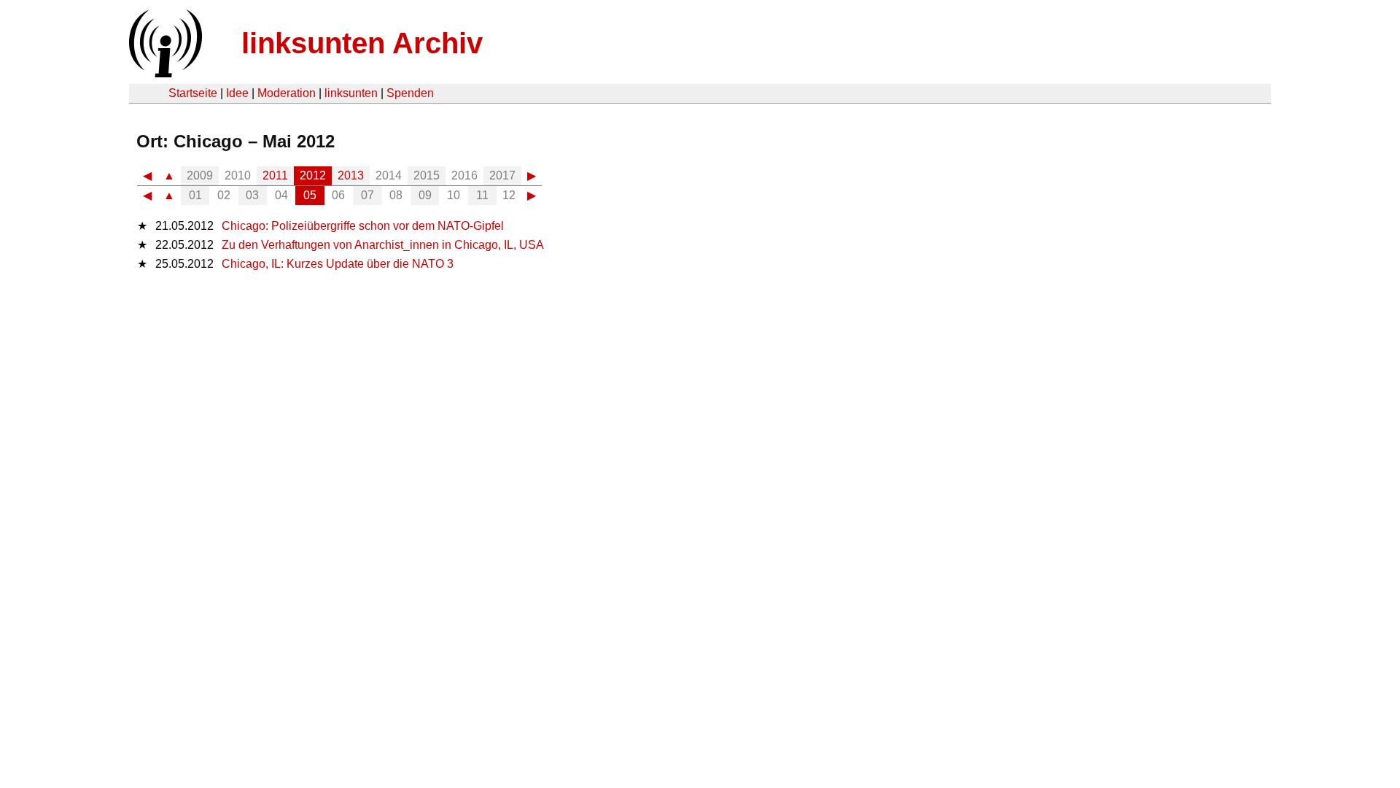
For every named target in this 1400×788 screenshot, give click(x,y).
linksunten (351, 93)
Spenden (410, 93)
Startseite (192, 93)
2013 (351, 175)
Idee (237, 93)
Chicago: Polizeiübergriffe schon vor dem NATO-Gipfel (363, 226)
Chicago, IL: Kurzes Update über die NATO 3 (338, 264)
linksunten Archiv (362, 43)
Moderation (286, 93)
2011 (275, 175)
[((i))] (164, 73)
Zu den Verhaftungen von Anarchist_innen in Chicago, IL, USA (383, 245)
